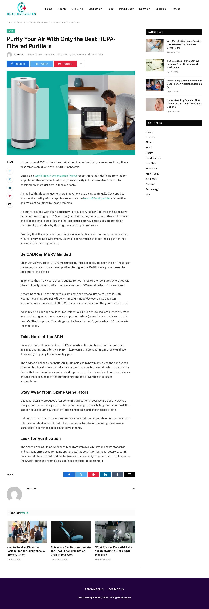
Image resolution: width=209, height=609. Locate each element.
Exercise (161, 8)
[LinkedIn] (10, 187)
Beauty (149, 132)
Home (48, 8)
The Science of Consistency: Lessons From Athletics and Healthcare (183, 64)
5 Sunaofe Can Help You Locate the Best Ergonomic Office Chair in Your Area (71, 551)
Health (62, 8)
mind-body (151, 179)
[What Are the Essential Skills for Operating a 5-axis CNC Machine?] (115, 532)
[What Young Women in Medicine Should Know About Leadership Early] (155, 85)
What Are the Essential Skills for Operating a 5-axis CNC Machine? (114, 551)
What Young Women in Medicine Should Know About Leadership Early (184, 83)
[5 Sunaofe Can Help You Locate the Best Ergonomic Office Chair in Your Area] (71, 532)
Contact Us (116, 589)
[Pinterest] (10, 196)
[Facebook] (10, 171)
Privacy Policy (94, 589)
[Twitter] (10, 179)
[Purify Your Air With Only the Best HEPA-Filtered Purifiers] (71, 113)
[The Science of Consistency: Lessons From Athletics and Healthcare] (155, 65)
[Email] (10, 204)
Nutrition (144, 8)
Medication (95, 8)
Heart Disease (153, 158)
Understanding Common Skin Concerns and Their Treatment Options (184, 103)
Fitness (175, 8)
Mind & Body (126, 8)
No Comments (79, 54)
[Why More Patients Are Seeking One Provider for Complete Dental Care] (155, 45)
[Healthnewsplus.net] (22, 9)
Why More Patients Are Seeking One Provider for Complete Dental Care (184, 44)
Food (110, 8)
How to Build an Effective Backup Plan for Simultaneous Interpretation (26, 551)
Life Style (77, 8)
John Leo (20, 54)
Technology (152, 189)
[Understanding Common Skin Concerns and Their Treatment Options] (155, 104)
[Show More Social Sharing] (81, 64)
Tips (148, 194)
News (11, 31)
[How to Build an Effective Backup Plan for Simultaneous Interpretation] (27, 532)
